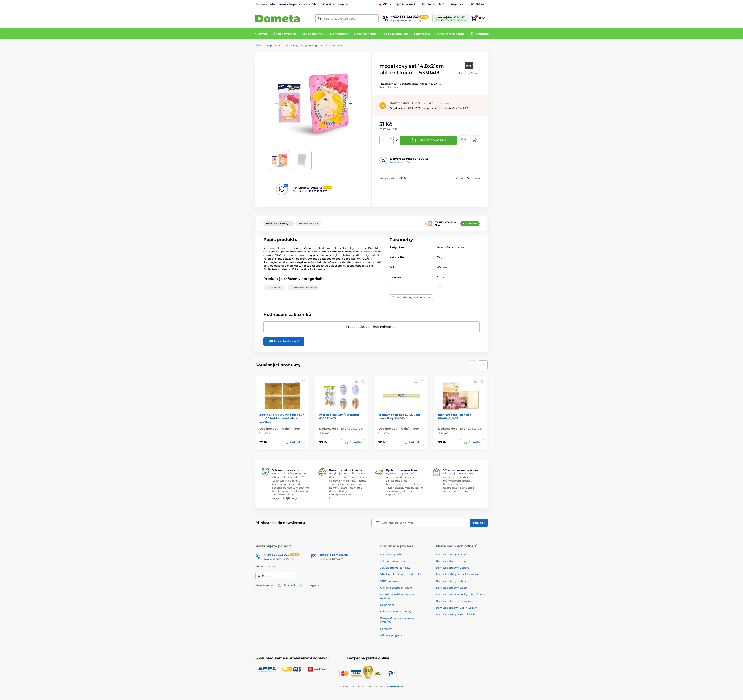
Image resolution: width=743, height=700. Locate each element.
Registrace (457, 4)
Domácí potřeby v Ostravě (452, 567)
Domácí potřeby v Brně (451, 560)
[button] (350, 103)
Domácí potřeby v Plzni (451, 581)
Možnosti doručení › (401, 162)
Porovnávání (409, 4)
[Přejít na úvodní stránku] (277, 18)
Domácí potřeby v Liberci (452, 587)
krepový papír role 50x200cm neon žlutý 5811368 (399, 416)
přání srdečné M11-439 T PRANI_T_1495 (455, 416)
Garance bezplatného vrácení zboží (299, 4)
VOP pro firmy (389, 581)
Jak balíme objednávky (395, 567)
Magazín (343, 4)
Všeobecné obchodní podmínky (400, 574)
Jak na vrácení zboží (393, 560)
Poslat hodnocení (286, 341)
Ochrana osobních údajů (396, 587)
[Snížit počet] (391, 142)
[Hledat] (319, 18)
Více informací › (389, 87)
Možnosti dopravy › (440, 103)
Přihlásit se (477, 4)
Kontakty (328, 4)
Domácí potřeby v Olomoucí (454, 600)
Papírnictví (273, 45)
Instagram (312, 585)
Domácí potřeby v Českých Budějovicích (462, 594)
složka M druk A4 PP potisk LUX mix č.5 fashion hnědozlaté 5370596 (282, 418)
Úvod (258, 45)
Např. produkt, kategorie (339, 18)
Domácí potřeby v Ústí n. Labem (457, 607)
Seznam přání (435, 4)
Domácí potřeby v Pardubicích (455, 614)
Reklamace (387, 604)
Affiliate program (391, 635)
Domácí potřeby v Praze (451, 554)
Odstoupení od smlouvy (395, 611)
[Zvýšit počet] (391, 138)
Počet (384, 140)
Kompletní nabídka (304, 287)
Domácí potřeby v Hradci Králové (457, 574)
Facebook (289, 585)
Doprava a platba (265, 4)
